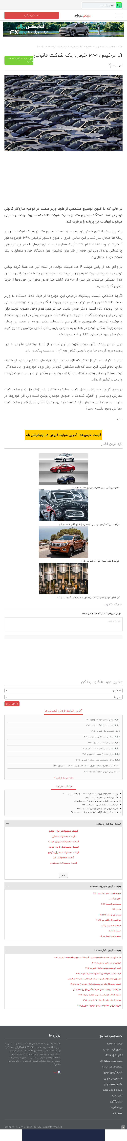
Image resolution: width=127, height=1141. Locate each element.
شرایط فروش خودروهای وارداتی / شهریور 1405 (97, 808)
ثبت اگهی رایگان (31, 15)
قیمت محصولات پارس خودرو (63, 841)
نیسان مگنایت (115, 931)
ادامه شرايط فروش (65, 778)
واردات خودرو (92, 46)
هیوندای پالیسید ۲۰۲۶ (111, 904)
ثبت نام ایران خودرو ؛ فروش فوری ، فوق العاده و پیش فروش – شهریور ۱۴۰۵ (86, 765)
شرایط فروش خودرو (113, 1072)
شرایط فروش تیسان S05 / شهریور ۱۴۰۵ (103, 725)
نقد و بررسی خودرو (113, 1078)
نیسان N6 (116, 909)
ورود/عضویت (116, 1107)
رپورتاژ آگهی (116, 1101)
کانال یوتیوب (116, 1095)
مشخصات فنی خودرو (112, 1067)
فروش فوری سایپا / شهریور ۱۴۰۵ (105, 731)
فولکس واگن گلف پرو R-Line (108, 920)
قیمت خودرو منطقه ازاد (111, 1061)
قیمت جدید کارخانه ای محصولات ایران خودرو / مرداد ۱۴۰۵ (96, 984)
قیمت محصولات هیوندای (63, 863)
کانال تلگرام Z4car (114, 1055)
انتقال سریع (12, 704)
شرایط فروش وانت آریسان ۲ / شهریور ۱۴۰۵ (101, 754)
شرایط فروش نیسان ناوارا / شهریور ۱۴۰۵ (100, 561)
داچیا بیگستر (115, 898)
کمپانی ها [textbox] (116, 691)
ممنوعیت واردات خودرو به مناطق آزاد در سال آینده (96, 801)
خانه (120, 46)
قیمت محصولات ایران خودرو (63, 831)
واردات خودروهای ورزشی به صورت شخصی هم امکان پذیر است (90, 793)
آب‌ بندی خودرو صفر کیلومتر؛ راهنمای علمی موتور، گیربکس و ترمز (88, 597)
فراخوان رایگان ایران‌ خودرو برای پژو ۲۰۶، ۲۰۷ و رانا (96, 488)
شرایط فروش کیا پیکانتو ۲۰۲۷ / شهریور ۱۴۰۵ (100, 748)
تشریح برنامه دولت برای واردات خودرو (101, 797)
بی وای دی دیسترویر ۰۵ (110, 936)
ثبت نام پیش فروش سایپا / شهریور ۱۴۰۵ (102, 771)
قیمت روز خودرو (115, 1044)
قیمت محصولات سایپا (63, 836)
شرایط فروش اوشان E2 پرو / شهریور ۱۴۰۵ (102, 737)
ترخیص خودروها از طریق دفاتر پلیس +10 (100, 805)
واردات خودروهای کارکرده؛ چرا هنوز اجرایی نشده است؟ (94, 812)
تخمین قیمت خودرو (113, 1049)
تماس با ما (118, 1113)
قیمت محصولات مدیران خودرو (63, 852)
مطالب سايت (108, 46)
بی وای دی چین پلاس (111, 925)
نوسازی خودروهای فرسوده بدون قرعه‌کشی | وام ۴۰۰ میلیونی (94, 979)
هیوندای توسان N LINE (110, 915)
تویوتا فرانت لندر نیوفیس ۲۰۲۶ (107, 893)
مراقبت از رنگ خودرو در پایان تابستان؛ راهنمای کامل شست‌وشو (89, 524)
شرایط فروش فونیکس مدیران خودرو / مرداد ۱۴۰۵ (99, 995)
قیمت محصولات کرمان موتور (63, 847)
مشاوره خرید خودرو (113, 1084)
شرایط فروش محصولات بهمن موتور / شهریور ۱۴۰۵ (98, 760)
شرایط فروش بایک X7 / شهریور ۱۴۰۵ (104, 742)
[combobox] (63, 690)
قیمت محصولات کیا (63, 857)
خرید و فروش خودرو (112, 1090)
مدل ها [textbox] (117, 697)
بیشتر (63, 875)
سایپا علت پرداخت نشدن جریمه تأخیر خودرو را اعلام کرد (97, 989)
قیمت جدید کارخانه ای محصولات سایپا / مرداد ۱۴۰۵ (98, 973)
